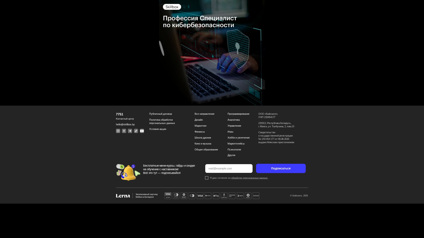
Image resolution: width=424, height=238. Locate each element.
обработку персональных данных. (249, 178)
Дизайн (199, 119)
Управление (234, 125)
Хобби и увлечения (239, 137)
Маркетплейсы (236, 143)
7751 (119, 114)
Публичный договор (160, 113)
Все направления (204, 113)
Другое (231, 155)
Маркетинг (201, 125)
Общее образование (206, 149)
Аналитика (234, 119)
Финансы (200, 131)
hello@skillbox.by (125, 124)
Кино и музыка (203, 143)
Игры (230, 131)
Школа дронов (203, 137)
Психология (234, 149)
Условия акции (157, 129)
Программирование (238, 113)
